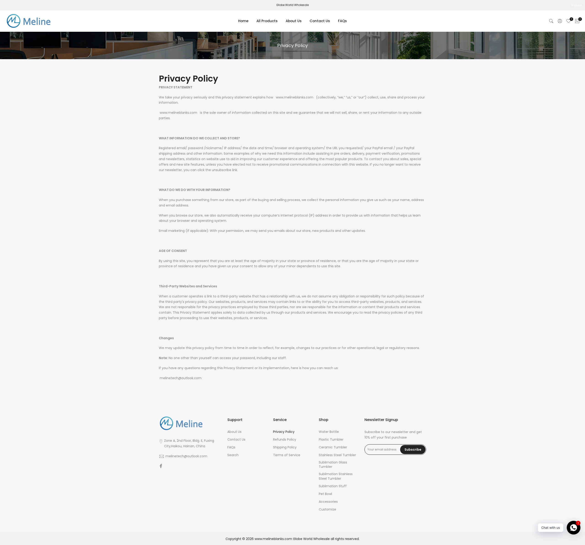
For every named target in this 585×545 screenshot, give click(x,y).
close (9, 5)
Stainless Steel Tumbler (337, 455)
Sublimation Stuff (333, 486)
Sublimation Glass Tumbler (333, 464)
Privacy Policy (284, 432)
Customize (327, 509)
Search (233, 455)
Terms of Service (286, 455)
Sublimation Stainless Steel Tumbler (336, 476)
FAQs (342, 21)
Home (243, 21)
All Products (267, 21)
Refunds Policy (284, 439)
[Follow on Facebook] (161, 466)
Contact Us (320, 21)
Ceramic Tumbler (333, 447)
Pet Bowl (325, 494)
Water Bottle (329, 432)
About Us (294, 21)
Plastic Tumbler (331, 439)
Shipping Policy (285, 447)
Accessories (328, 502)
